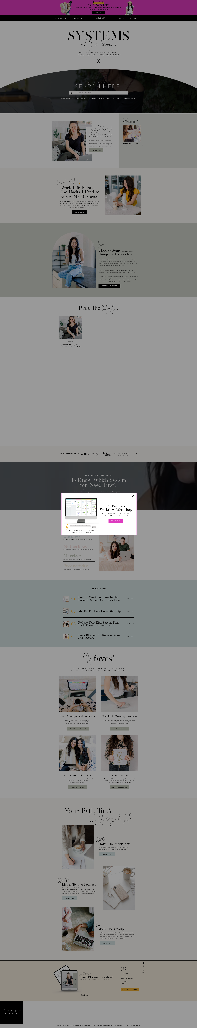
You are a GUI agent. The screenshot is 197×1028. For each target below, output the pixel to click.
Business (70, 341)
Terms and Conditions (104, 1025)
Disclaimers (118, 1025)
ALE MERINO (136, 1025)
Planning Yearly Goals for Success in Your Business (71, 345)
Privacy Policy (90, 1025)
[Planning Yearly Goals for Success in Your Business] (70, 327)
